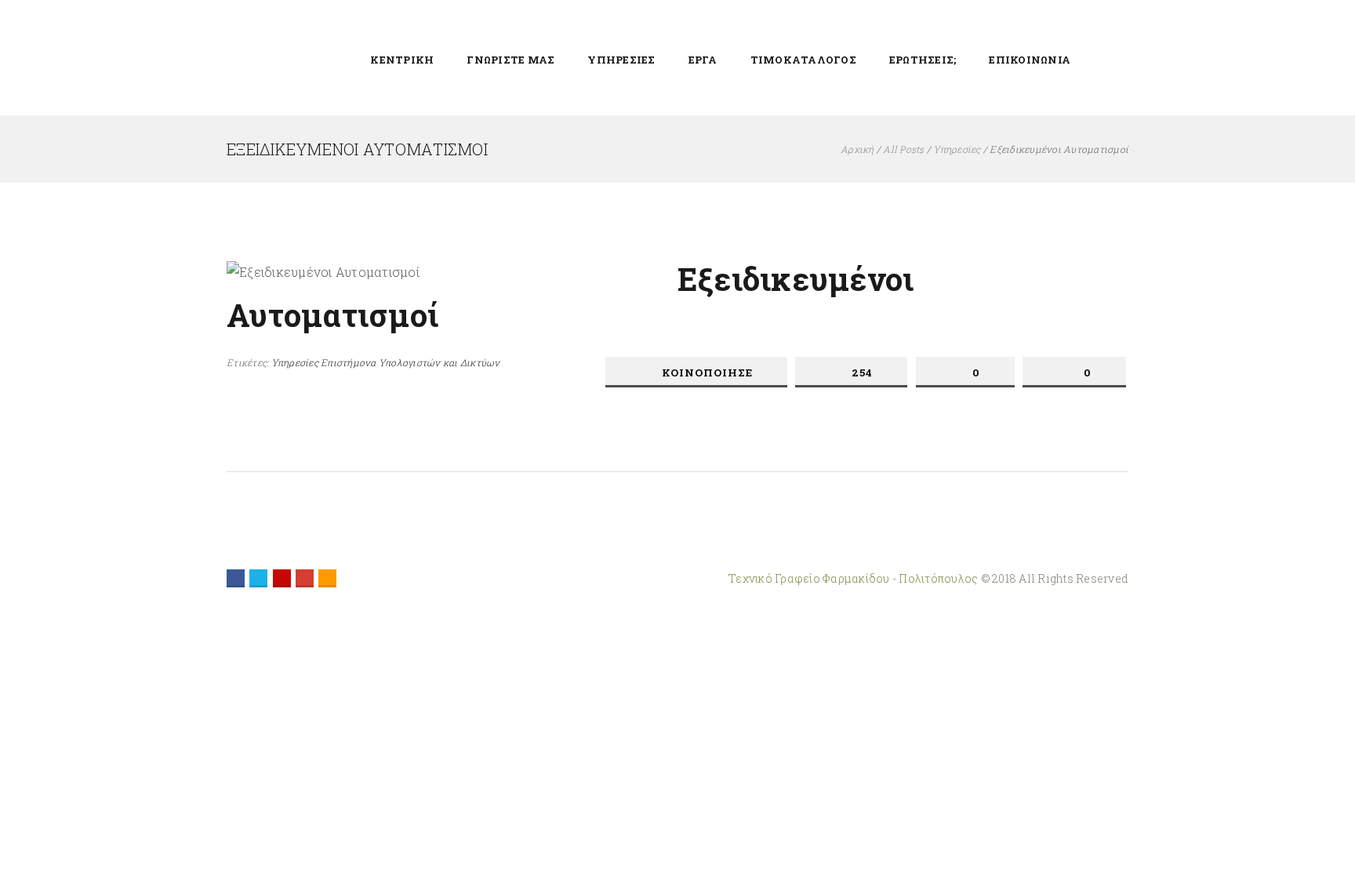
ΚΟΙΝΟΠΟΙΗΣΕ (707, 372)
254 (862, 372)
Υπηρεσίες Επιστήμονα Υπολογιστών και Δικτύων (385, 362)
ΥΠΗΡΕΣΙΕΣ (621, 60)
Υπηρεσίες (956, 149)
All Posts (903, 149)
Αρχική (857, 149)
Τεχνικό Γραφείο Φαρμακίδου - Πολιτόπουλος (854, 578)
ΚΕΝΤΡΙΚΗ (402, 60)
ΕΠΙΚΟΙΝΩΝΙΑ (1029, 60)
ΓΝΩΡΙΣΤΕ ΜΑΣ (510, 60)
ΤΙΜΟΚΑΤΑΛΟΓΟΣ (803, 60)
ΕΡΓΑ (702, 60)
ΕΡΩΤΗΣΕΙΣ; (923, 60)
